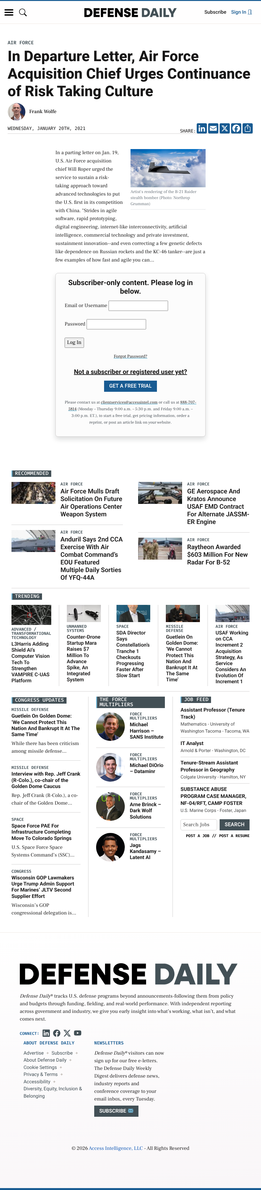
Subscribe (215, 12)
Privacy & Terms (41, 1074)
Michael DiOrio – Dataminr (147, 768)
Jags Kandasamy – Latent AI (145, 851)
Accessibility (37, 1082)
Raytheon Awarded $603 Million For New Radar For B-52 (217, 554)
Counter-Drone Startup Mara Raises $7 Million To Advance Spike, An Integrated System (84, 658)
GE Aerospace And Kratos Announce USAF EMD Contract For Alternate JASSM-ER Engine (218, 506)
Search (234, 824)
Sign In (239, 12)
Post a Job (197, 835)
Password (75, 324)
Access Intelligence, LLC (116, 1148)
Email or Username (86, 306)
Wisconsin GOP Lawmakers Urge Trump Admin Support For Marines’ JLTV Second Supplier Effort (42, 887)
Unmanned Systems (77, 629)
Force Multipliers (143, 716)
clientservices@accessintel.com (129, 402)
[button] (9, 12)
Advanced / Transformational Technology (31, 633)
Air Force (21, 42)
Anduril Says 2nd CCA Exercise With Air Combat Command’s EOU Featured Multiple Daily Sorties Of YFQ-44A (91, 558)
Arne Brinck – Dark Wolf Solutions (145, 810)
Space (122, 627)
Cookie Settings (40, 1067)
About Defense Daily (45, 1060)
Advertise (34, 1053)
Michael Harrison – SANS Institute (147, 730)
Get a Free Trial (130, 386)
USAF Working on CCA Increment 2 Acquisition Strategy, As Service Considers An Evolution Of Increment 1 (231, 657)
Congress (21, 872)
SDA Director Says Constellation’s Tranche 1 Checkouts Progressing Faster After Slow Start (133, 654)
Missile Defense (174, 629)
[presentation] (110, 726)
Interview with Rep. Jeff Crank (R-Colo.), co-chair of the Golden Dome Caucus (45, 780)
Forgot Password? (130, 356)
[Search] (23, 12)
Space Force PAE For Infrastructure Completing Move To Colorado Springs (41, 832)
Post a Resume (234, 835)
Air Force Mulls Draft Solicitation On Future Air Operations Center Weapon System (91, 502)
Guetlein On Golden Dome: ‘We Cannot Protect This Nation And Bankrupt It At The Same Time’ (182, 658)
